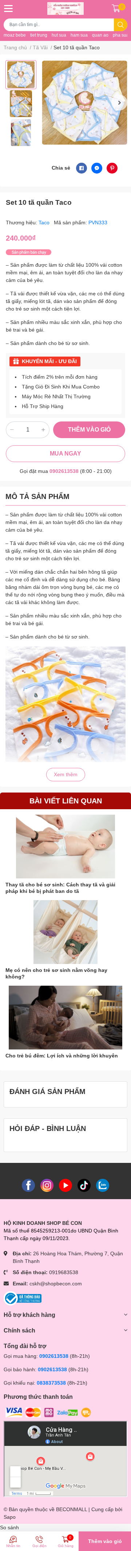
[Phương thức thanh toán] (48, 1412)
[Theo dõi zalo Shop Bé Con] (102, 1185)
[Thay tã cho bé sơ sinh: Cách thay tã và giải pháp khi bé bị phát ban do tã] (65, 846)
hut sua (59, 35)
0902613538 (64, 471)
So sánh (9, 1527)
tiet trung (38, 35)
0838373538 (51, 1383)
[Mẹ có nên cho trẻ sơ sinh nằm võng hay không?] (65, 932)
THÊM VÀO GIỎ (89, 430)
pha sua (121, 35)
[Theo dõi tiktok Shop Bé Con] (84, 1185)
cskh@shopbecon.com (55, 1283)
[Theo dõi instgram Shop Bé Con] (46, 1185)
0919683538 (63, 1272)
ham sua (79, 35)
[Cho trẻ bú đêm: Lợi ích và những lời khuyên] (65, 1017)
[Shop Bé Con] (65, 8)
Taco (45, 222)
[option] (20, 74)
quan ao (100, 35)
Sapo (10, 1517)
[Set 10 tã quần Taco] (84, 102)
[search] (120, 24)
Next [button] (119, 103)
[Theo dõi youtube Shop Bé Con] (65, 1185)
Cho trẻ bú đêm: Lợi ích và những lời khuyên (61, 1056)
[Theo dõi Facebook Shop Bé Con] (28, 1185)
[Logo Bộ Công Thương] (22, 1298)
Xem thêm (66, 774)
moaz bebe (15, 35)
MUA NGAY (65, 453)
